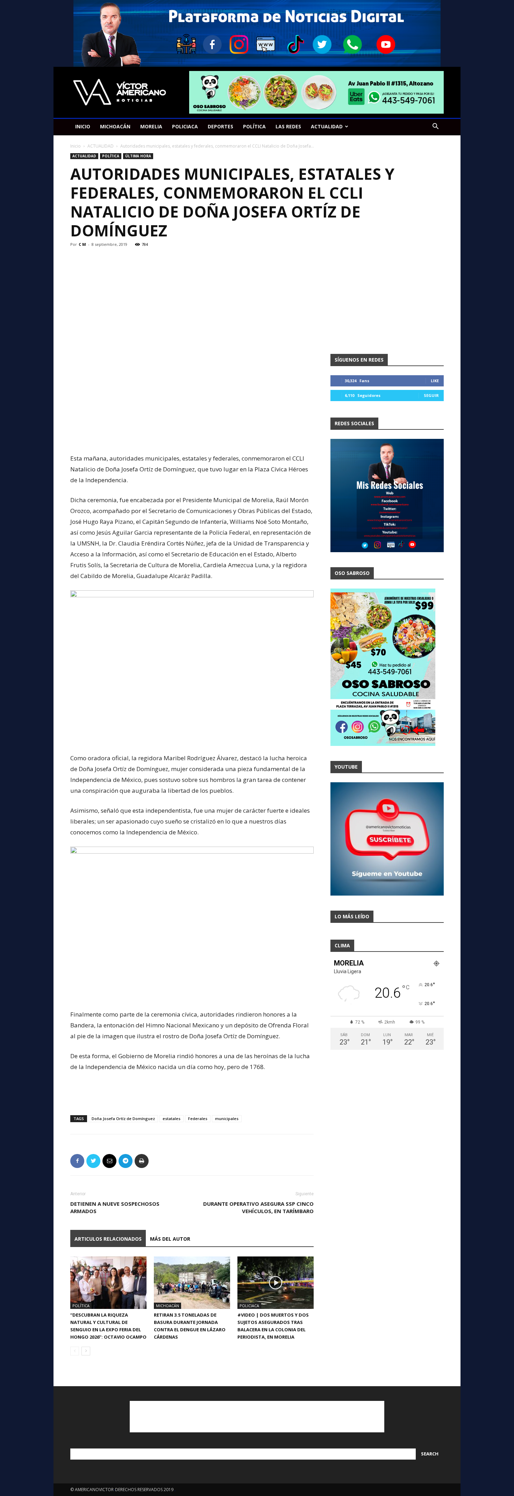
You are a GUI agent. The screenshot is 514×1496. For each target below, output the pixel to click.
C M (82, 244)
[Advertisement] (192, 435)
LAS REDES (288, 126)
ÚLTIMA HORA (138, 156)
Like (435, 380)
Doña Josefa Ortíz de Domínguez (123, 1118)
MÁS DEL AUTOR (170, 1238)
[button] (435, 127)
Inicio (75, 146)
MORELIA (151, 126)
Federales (197, 1118)
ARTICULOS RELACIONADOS (108, 1238)
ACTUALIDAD (327, 126)
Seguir (431, 395)
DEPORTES (220, 126)
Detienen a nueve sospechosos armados (114, 1207)
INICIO (82, 126)
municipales (226, 1118)
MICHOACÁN (115, 126)
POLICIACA (185, 126)
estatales (171, 1118)
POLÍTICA (254, 126)
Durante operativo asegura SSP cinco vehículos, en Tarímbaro (258, 1207)
